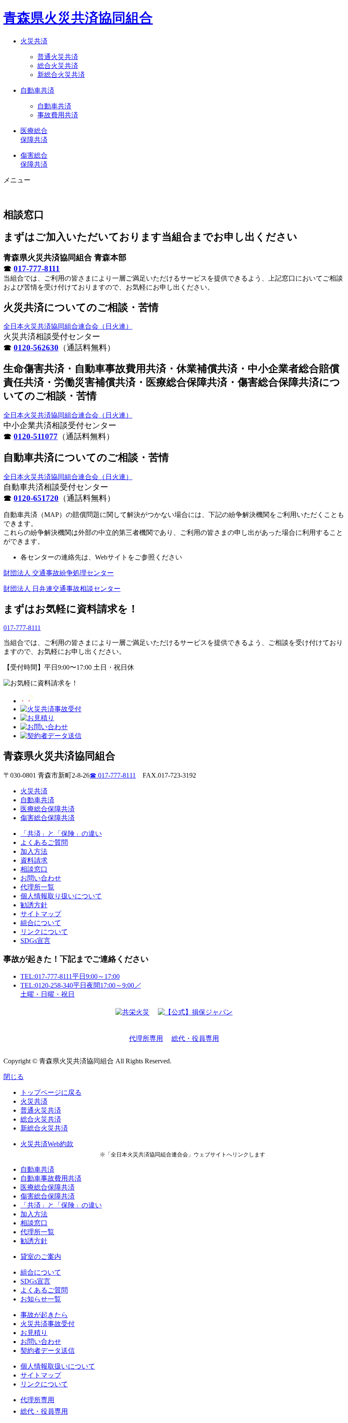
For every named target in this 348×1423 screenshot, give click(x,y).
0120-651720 (36, 498)
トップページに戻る (50, 1092)
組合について (40, 922)
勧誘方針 (34, 905)
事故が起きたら (44, 1314)
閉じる (13, 1076)
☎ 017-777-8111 (113, 775)
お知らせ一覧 (40, 1299)
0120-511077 (36, 436)
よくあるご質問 (44, 842)
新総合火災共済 (61, 74)
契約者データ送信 (47, 1350)
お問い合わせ (40, 878)
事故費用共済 (57, 115)
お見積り (34, 1332)
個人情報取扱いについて (57, 1366)
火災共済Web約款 (46, 1143)
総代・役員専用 (195, 1038)
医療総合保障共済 (47, 808)
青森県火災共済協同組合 (78, 18)
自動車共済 (54, 106)
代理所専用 (146, 1038)
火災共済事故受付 (47, 1323)
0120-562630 (36, 347)
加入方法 (34, 851)
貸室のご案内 (40, 1256)
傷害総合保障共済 (47, 817)
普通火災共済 (57, 56)
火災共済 (34, 791)
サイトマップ (40, 913)
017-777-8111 (37, 268)
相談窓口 (34, 869)
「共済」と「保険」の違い (61, 833)
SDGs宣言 (35, 940)
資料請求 (34, 860)
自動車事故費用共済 (50, 1178)
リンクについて (44, 931)
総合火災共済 (57, 65)
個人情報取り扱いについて (61, 896)
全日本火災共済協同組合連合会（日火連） (67, 326)
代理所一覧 (37, 887)
